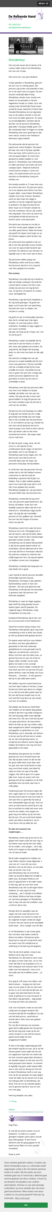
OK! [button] (26, 1205)
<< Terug (12, 1101)
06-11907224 (14, 24)
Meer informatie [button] (22, 1198)
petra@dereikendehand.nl (20, 27)
